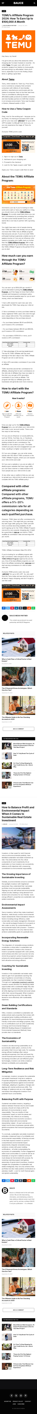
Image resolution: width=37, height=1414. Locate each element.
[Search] (34, 3)
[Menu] (3, 3)
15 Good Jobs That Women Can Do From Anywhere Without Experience (23, 784)
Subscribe (21, 1404)
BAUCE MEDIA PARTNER (9, 25)
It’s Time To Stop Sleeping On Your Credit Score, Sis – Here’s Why (23, 765)
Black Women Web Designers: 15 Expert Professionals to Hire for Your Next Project (23, 745)
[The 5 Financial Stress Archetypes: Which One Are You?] (18, 676)
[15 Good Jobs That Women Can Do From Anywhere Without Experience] (7, 785)
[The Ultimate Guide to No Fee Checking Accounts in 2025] (18, 705)
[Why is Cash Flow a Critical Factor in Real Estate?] (18, 647)
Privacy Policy (18, 1401)
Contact (28, 1401)
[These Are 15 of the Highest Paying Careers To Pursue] (7, 775)
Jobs (14, 1404)
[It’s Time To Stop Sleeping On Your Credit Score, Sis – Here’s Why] (7, 765)
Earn (4, 11)
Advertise (7, 1401)
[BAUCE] (18, 3)
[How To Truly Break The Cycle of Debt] (7, 755)
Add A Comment (18, 729)
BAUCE (5, 824)
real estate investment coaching (23, 982)
